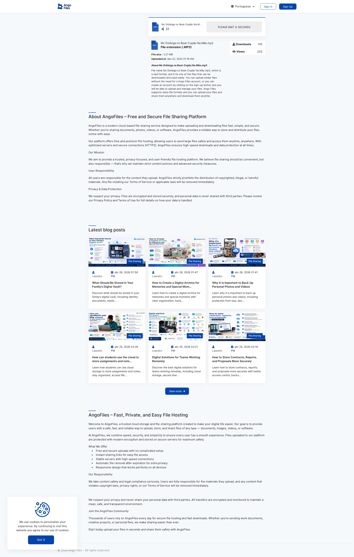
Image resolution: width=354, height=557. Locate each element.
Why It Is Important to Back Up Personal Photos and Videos (232, 284)
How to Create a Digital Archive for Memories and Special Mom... (175, 284)
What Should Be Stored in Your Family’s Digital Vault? (112, 284)
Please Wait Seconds (234, 27)
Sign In (268, 6)
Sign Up (288, 6)
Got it (41, 540)
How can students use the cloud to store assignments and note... (115, 359)
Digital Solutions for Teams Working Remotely (176, 359)
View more (175, 391)
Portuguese (243, 6)
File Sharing (135, 261)
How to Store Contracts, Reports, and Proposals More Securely (234, 359)
